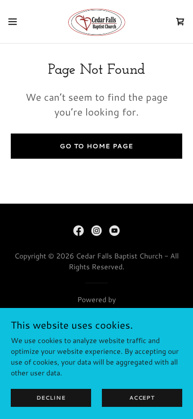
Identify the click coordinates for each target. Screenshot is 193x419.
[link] (96, 22)
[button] (17, 22)
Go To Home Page (96, 146)
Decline (50, 397)
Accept (142, 397)
